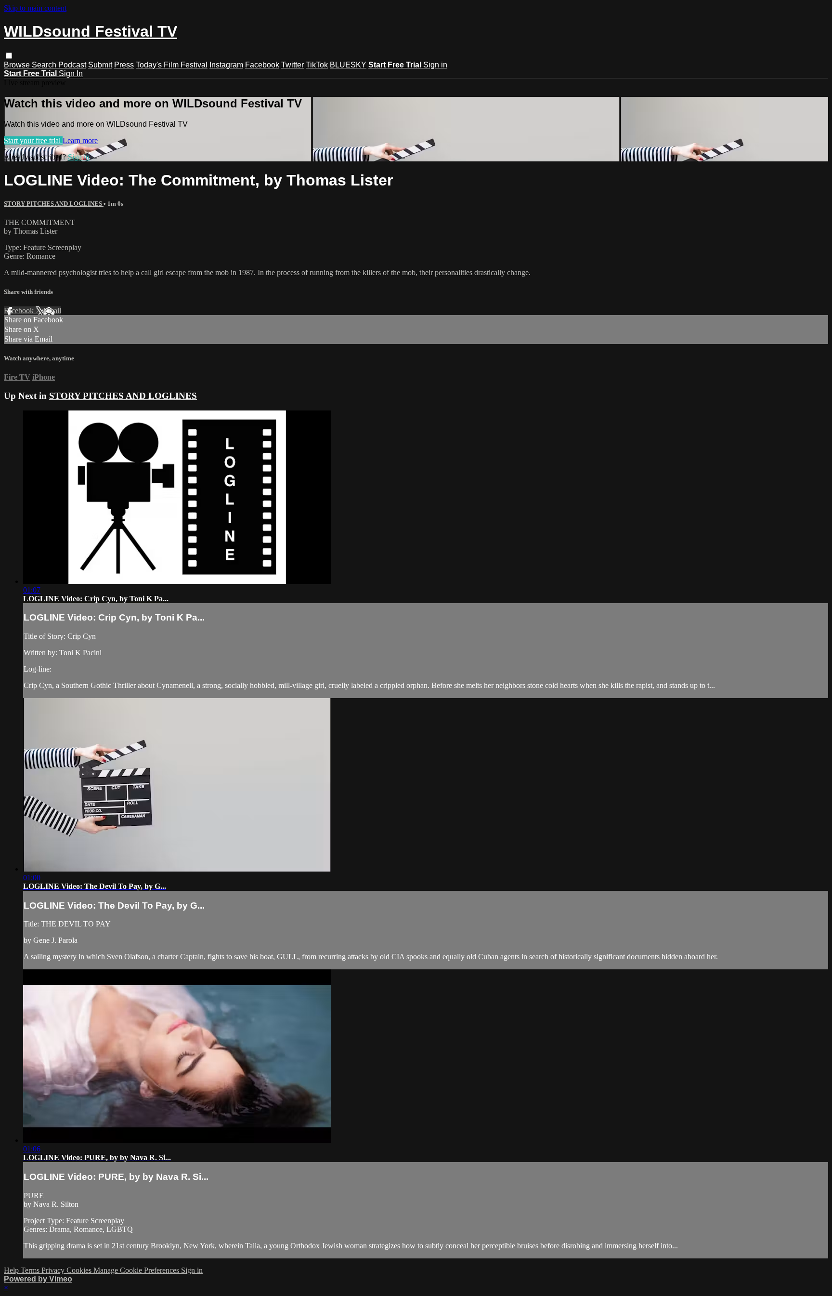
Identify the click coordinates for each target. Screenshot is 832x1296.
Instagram (226, 65)
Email (52, 310)
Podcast (72, 65)
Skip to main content (35, 8)
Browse (18, 65)
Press (124, 65)
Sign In (71, 73)
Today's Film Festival (172, 65)
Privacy (53, 1270)
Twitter (292, 65)
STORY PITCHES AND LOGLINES (54, 203)
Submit (100, 65)
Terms (31, 1270)
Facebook (262, 65)
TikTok (317, 65)
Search (45, 65)
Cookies (79, 1270)
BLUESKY (348, 65)
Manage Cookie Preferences (137, 1270)
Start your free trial (33, 140)
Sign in (435, 65)
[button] (9, 56)
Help (12, 1270)
